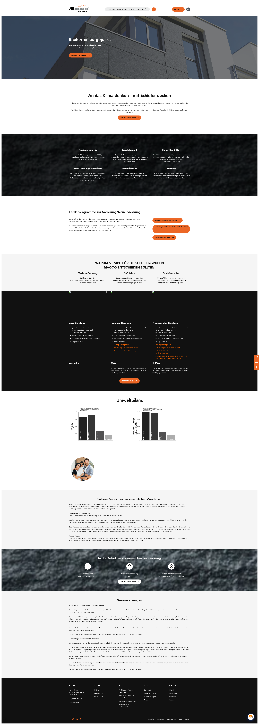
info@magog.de (74, 702)
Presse (146, 700)
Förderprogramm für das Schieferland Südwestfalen (171, 227)
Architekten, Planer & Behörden (126, 691)
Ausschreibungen (150, 697)
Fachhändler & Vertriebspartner (124, 706)
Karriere (172, 700)
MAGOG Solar (99, 693)
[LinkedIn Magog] (77, 719)
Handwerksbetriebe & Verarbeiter (126, 697)
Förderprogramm (150, 693)
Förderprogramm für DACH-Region (166, 220)
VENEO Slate (98, 697)
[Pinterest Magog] (80, 719)
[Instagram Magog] (73, 719)
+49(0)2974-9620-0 (75, 699)
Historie (171, 690)
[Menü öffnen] (154, 9)
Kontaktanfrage (128, 381)
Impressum (160, 719)
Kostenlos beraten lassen (79, 55)
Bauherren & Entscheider (127, 701)
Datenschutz (171, 719)
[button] (4, 720)
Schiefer (96, 690)
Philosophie (173, 693)
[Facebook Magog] (70, 719)
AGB (180, 719)
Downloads (148, 690)
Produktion (173, 697)
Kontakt (151, 719)
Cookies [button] (187, 719)
